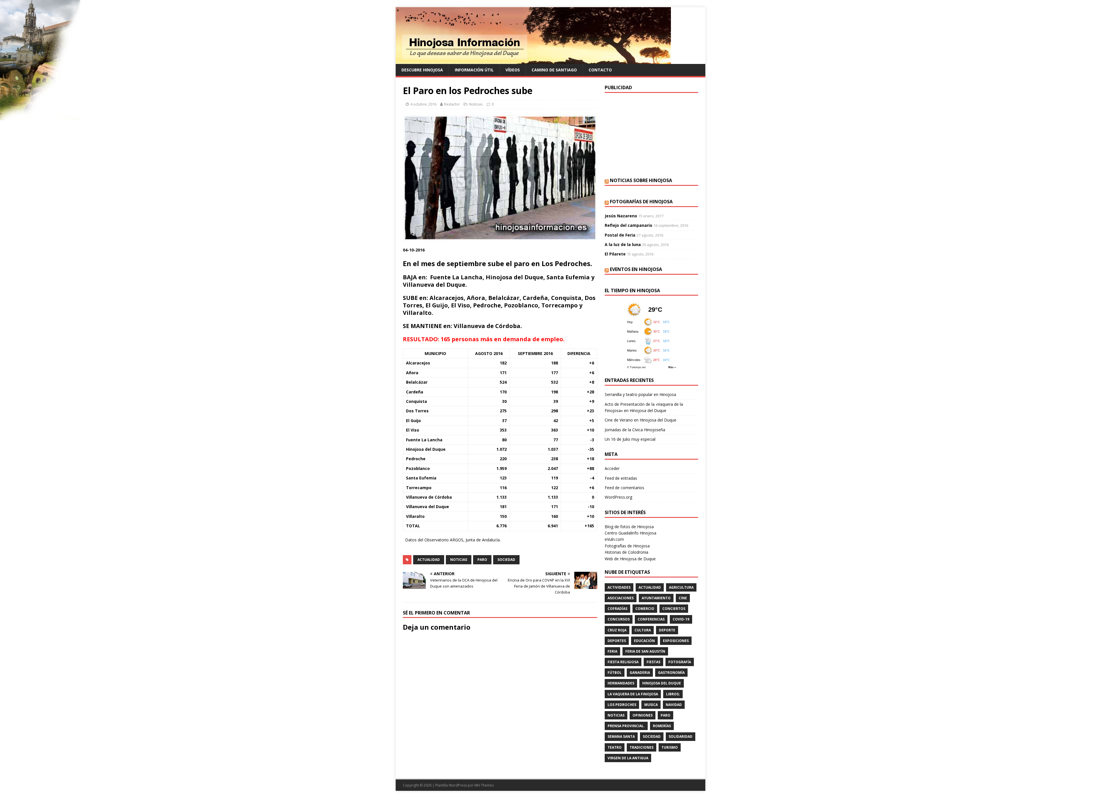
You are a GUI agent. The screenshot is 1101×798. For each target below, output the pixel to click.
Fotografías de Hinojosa (641, 201)
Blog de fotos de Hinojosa (629, 526)
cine (683, 598)
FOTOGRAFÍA (679, 662)
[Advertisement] (651, 134)
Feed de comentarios (624, 487)
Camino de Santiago (554, 70)
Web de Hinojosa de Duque (630, 558)
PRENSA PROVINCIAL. (626, 725)
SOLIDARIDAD (680, 736)
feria (612, 651)
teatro (615, 747)
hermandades (621, 683)
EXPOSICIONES (676, 640)
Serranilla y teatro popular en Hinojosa (640, 394)
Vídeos (512, 70)
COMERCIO (644, 608)
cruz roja (617, 630)
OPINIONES (643, 715)
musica (651, 704)
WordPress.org (618, 497)
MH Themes (484, 785)
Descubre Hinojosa (422, 70)
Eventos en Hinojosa (636, 269)
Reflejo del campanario (628, 225)
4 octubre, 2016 (423, 104)
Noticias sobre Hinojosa (641, 180)
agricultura (681, 587)
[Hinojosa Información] (533, 60)
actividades (619, 587)
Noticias (476, 104)
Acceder (612, 468)
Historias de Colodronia (626, 552)
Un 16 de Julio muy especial (630, 439)
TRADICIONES (641, 747)
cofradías (617, 608)
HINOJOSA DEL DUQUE (661, 683)
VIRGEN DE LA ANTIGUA (628, 758)
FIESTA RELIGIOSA (623, 662)
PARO (482, 559)
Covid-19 (681, 619)
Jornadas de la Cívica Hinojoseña (635, 429)
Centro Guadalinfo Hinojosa (630, 533)
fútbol (615, 672)
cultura (643, 630)
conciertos (673, 608)
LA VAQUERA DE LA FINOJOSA (633, 694)
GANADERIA (640, 672)
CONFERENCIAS (651, 619)
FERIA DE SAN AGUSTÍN (645, 651)
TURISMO (669, 747)
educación (644, 640)
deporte (667, 630)
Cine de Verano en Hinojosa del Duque (640, 420)
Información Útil (474, 70)
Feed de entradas (621, 478)
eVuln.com (614, 539)
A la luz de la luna (623, 244)
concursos (619, 619)
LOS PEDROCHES (622, 704)
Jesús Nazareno (621, 215)
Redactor (452, 104)
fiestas (653, 662)
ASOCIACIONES (621, 598)
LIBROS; (673, 694)
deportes (617, 640)
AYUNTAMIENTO (656, 598)
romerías (662, 725)
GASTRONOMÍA (671, 672)
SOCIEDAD (506, 559)
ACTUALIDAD (428, 559)
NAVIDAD (674, 704)
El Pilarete (615, 254)
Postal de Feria (620, 235)
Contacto (600, 70)
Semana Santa (621, 736)
